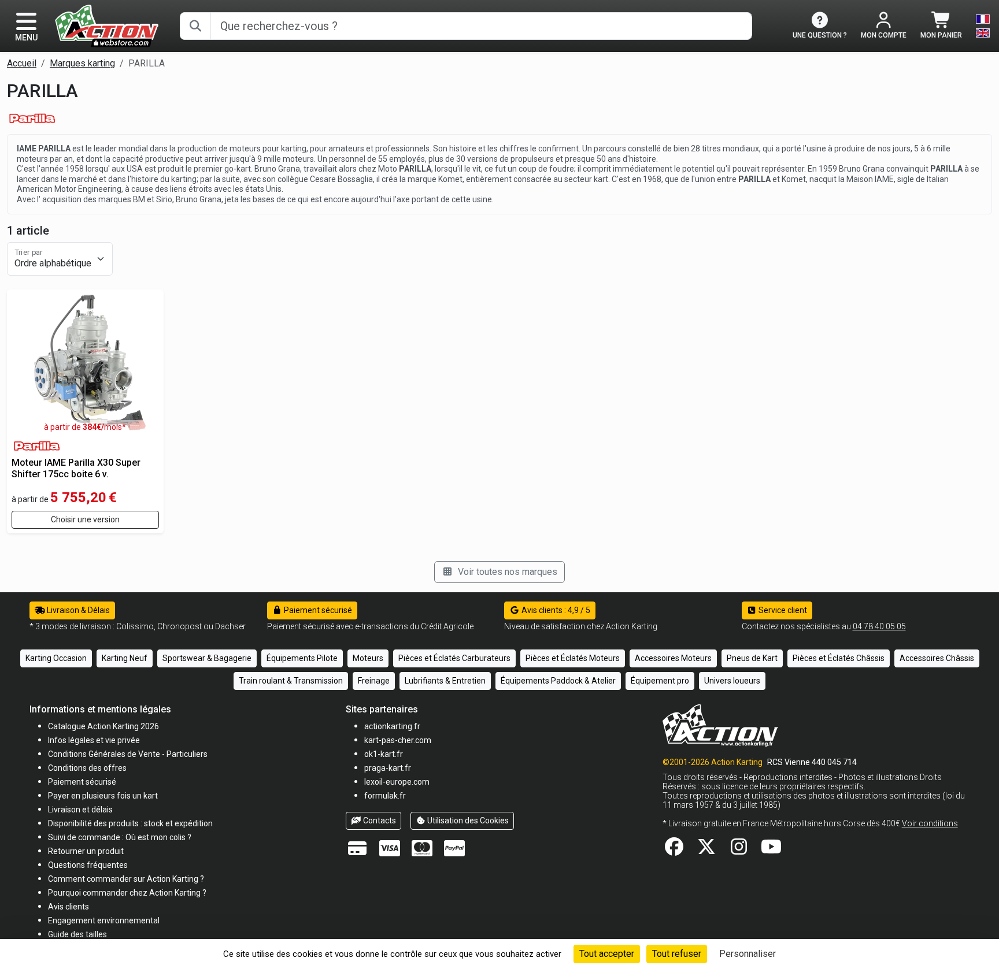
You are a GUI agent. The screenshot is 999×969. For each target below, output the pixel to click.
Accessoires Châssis (937, 658)
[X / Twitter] (706, 850)
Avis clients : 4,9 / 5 (555, 610)
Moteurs (368, 658)
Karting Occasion (56, 658)
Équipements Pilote (302, 658)
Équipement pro (660, 680)
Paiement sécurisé (317, 610)
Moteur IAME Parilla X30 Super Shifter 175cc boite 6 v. (76, 468)
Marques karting (82, 63)
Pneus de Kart (752, 658)
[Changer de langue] (982, 26)
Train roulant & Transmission (291, 680)
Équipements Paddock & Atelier (558, 680)
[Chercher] (195, 26)
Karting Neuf (124, 658)
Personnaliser (747, 953)
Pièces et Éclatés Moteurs (573, 658)
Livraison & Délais (77, 610)
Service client (782, 610)
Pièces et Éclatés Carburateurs (454, 658)
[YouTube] (771, 850)
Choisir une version (85, 519)
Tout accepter (606, 953)
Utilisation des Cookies (467, 820)
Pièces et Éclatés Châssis (839, 658)
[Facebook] (674, 850)
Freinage (374, 680)
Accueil (21, 63)
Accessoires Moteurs (673, 658)
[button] (77, 934)
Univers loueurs (732, 680)
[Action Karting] (106, 25)
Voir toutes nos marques (506, 571)
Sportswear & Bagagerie (206, 658)
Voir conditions (930, 823)
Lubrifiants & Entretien (445, 680)
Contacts (378, 820)
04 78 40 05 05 (879, 626)
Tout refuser (676, 953)
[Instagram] (738, 850)
